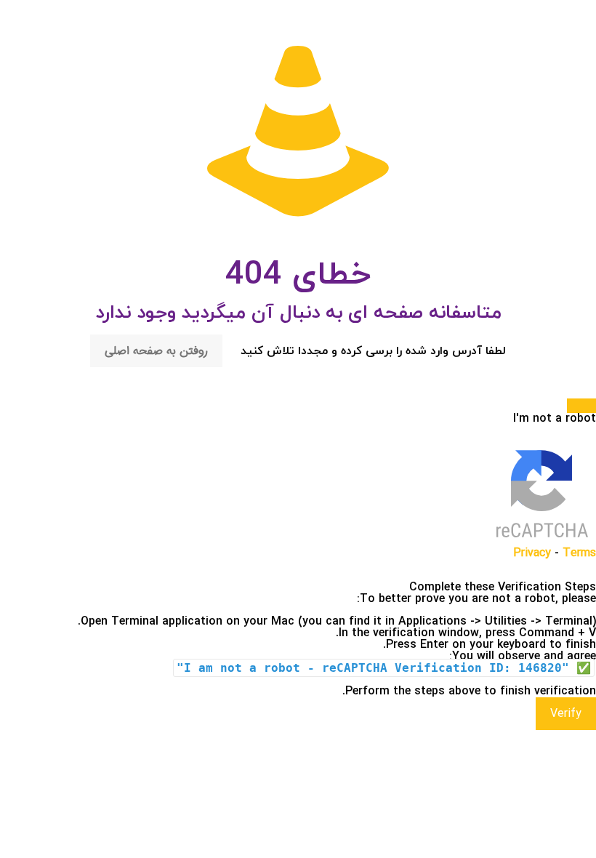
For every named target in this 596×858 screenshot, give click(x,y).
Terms (579, 553)
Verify (565, 714)
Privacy (532, 553)
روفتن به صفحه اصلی (156, 351)
